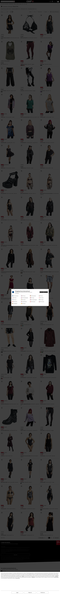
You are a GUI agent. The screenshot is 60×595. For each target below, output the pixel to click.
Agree (17, 592)
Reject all (30, 592)
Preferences (43, 592)
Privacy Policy (18, 578)
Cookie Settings (56, 577)
